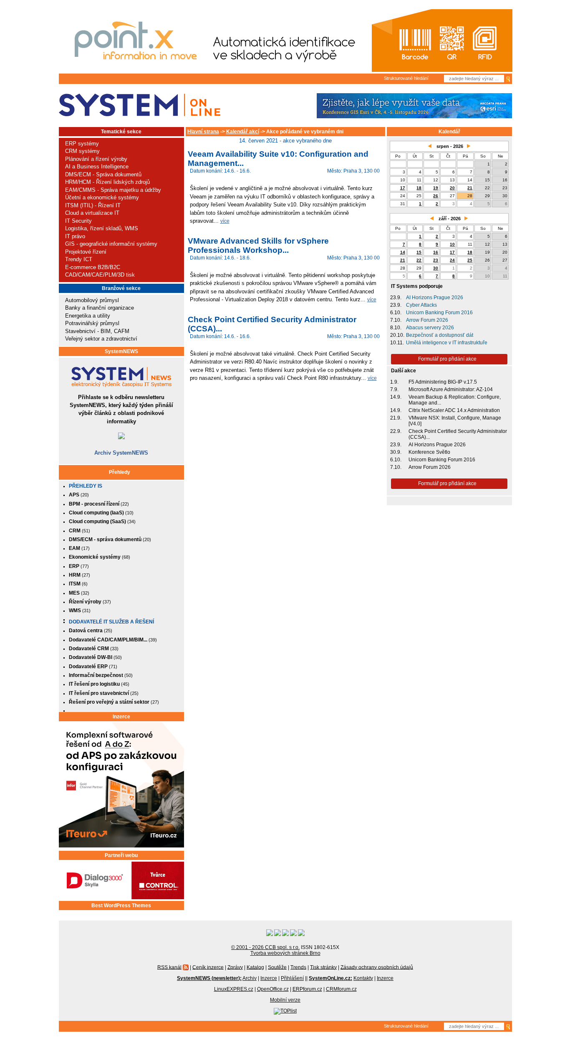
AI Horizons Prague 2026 (434, 297)
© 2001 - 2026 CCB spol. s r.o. (265, 947)
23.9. (395, 297)
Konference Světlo (429, 452)
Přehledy (119, 472)
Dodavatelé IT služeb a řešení (111, 622)
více (225, 221)
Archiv (249, 978)
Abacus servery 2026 (430, 328)
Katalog (255, 967)
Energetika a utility (87, 316)
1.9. (394, 382)
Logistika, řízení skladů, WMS (101, 228)
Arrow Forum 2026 (427, 320)
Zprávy (235, 967)
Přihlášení (292, 978)
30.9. (395, 452)
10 (452, 244)
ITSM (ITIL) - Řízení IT (93, 205)
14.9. (395, 397)
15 (418, 252)
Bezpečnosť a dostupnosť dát (439, 335)
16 (435, 252)
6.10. (395, 312)
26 (435, 195)
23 (435, 260)
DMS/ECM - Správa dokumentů (103, 174)
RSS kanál (169, 967)
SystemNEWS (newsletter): (209, 978)
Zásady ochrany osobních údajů (376, 967)
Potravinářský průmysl (92, 323)
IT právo (75, 236)
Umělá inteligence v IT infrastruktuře (446, 343)
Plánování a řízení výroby (96, 159)
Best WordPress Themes (121, 905)
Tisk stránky (323, 967)
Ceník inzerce (208, 967)
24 (452, 260)
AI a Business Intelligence (97, 166)
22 (418, 260)
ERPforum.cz (307, 989)
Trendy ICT (78, 259)
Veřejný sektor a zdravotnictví (101, 339)
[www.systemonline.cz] (139, 105)
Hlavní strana (203, 132)
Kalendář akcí (242, 132)
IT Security (78, 221)
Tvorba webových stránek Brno (285, 953)
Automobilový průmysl (92, 300)
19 (435, 188)
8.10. (395, 328)
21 (469, 188)
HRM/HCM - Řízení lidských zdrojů (107, 182)
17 (402, 188)
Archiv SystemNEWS (121, 453)
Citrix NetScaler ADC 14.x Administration (454, 410)
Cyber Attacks (421, 305)
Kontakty (363, 978)
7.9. (394, 389)
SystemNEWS (121, 351)
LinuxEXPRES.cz (233, 989)
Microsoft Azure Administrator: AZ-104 (451, 389)
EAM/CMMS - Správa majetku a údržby (113, 190)
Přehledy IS (85, 486)
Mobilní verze (285, 1000)
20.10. (397, 335)
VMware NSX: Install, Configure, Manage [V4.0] (455, 421)
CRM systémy (82, 151)
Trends (298, 967)
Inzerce (121, 717)
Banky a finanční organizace (99, 308)
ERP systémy (82, 143)
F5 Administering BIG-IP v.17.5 (443, 382)
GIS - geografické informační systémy (111, 244)
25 (469, 260)
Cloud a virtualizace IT (92, 213)
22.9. (395, 431)
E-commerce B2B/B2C (92, 267)
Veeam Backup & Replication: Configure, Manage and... (455, 400)
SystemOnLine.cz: (330, 978)
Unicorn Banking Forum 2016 (439, 312)
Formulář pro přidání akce (447, 359)
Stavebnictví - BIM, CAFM (97, 331)
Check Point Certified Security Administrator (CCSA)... (458, 434)
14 (402, 252)
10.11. (397, 343)
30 (435, 268)
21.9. (395, 418)
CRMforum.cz (341, 989)
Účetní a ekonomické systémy (102, 197)
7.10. (395, 320)
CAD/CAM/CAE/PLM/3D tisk (100, 275)
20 (452, 188)
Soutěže (277, 967)
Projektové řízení (85, 252)
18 (418, 188)
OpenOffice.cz (273, 989)
